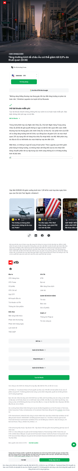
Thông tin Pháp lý (46, 317)
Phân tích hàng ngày (16, 324)
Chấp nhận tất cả (54, 460)
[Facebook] (42, 235)
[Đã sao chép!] (29, 235)
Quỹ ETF (12, 294)
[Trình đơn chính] (74, 2)
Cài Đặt (23, 460)
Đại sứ (42, 282)
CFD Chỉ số (13, 290)
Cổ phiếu (12, 286)
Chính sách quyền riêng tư (22, 456)
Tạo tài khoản (39, 377)
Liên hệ (43, 290)
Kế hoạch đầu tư (15, 298)
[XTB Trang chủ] (6, 3)
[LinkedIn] (35, 235)
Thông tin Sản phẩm (16, 306)
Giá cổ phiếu (44, 308)
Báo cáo (43, 304)
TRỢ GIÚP (12, 332)
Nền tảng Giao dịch (47, 286)
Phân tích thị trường (16, 320)
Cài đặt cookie (33, 443)
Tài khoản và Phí (15, 302)
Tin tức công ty (45, 321)
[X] (48, 235)
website (59, 410)
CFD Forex (12, 282)
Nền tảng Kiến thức (16, 316)
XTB (41, 278)
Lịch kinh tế (13, 328)
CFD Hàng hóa (14, 278)
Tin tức (42, 299)
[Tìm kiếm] (68, 2)
